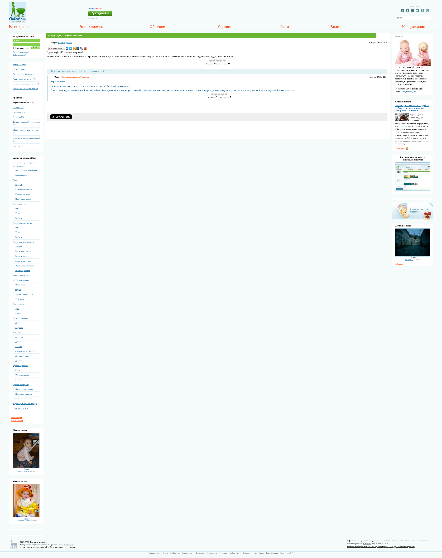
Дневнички (200, 553)
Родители (19, 328)
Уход (17, 213)
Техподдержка (394, 547)
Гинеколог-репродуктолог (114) (26, 84)
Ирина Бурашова (65, 42)
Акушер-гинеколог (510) (23, 103)
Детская (18, 361)
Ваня (26, 518)
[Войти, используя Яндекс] (423, 12)
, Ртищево (26, 520)
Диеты (18, 342)
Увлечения (19, 299)
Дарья (26, 469)
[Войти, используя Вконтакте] (403, 12)
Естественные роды (23, 189)
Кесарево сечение (22, 194)
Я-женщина (17, 332)
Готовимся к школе (23, 251)
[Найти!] (433, 18)
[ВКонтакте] (67, 48)
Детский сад (20, 246)
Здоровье (19, 337)
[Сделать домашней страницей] (412, 220)
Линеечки (223, 553)
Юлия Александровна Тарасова (75, 77)
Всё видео (399, 264)
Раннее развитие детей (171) (24, 79)
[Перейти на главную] (17, 22)
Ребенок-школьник (20, 275)
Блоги (165, 553)
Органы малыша (22, 375)
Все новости (400, 148)
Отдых (18, 290)
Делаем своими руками (25, 294)
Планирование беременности (27, 170)
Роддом (18, 184)
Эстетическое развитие (24, 266)
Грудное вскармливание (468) (25, 74)
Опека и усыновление (24, 389)
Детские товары (21, 356)
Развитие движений (23, 261)
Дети (17, 323)
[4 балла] (221, 61)
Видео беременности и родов (25, 404)
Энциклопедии (409, 91)
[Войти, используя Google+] (413, 12)
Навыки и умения (22, 270)
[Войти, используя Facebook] (408, 12)
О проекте (92, 18)
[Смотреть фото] (26, 467)
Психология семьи (20, 318)
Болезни (18, 380)
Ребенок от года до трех (23, 223)
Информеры (212, 553)
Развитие (19, 218)
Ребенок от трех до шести (23, 242)
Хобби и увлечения (21, 280)
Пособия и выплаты (23, 394)
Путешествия (20, 285)
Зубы (17, 370)
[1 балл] (210, 61)
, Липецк (412, 260)
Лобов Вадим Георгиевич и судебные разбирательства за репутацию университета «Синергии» (412, 108)
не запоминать (22, 48)
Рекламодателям (408, 547)
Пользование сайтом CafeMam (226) (25, 90)
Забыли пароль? (19, 55)
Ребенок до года (19, 204)
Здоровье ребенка (20, 366)
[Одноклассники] (74, 48)
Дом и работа (18, 304)
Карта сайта (352, 547)
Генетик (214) (18, 107)
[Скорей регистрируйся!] (100, 14)
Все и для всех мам (20, 408)
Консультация (413, 26)
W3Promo (367, 544)
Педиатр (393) (19, 112)
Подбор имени (235, 553)
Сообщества (175, 553)
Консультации (19, 64)
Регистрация (19, 26)
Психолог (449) (19, 69)
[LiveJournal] (81, 48)
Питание (18, 208)
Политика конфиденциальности (63, 547)
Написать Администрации (377, 547)
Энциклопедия (92, 26)
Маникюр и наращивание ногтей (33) (26, 139)
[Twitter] (71, 48)
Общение (157, 26)
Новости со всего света (22, 399)
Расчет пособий (286, 553)
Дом (17, 309)
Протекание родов (23, 199)
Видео (335, 26)
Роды (15, 180)
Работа (18, 313)
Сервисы (225, 26)
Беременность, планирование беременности (25, 164)
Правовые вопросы (20, 385)
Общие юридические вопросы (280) (25, 131)
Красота (18, 347)
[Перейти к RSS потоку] (407, 149)
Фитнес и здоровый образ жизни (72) (26, 123)
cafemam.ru (68, 545)
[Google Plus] (85, 48)
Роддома (246, 553)
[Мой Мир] (78, 48)
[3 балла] (217, 61)
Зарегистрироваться (21, 52)
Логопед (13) (18, 117)
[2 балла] (214, 61)
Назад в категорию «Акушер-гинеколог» (68, 71)
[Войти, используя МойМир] (428, 12)
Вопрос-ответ (187, 553)
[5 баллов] (224, 61)
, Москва (26, 471)
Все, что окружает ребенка (24, 351)
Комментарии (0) (98, 71)
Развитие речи (21, 256)
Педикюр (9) (18, 146)
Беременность (21, 175)
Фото (284, 26)
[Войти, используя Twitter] (418, 12)
